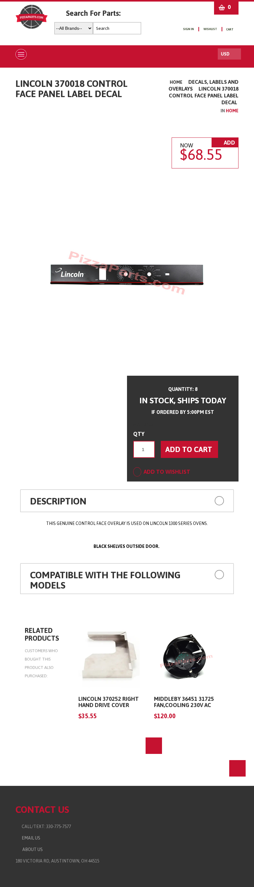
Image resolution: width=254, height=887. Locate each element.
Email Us (29, 837)
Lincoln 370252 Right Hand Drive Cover (108, 702)
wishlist (210, 29)
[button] (204, 500)
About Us (31, 849)
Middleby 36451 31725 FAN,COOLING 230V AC (184, 702)
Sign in (188, 29)
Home (176, 82)
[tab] (127, 500)
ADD (229, 142)
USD (225, 54)
